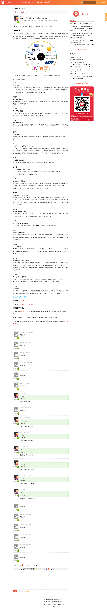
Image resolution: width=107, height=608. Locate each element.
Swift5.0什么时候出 (76, 69)
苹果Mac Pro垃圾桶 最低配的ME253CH (81, 26)
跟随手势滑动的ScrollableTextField (80, 67)
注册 (104, 2)
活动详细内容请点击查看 (19, 297)
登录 (101, 2)
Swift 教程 (82, 49)
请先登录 (27, 591)
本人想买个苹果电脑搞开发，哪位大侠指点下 (83, 28)
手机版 (53, 607)
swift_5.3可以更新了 (76, 57)
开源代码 (30, 2)
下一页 (33, 565)
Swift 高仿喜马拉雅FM (77, 38)
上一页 (19, 565)
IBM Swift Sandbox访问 (77, 62)
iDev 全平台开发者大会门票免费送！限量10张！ (83, 24)
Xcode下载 (38, 2)
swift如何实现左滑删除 (77, 60)
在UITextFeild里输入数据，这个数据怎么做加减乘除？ (85, 35)
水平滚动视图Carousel (77, 78)
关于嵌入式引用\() (76, 42)
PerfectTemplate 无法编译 (78, 74)
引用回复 (67, 336)
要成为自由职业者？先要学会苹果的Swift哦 (82, 40)
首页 (17, 2)
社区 (24, 2)
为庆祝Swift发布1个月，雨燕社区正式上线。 (82, 33)
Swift (7, 2)
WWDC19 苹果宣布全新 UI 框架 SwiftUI (81, 76)
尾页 (37, 565)
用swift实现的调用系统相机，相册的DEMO (82, 45)
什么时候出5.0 (75, 71)
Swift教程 (46, 2)
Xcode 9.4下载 (82, 83)
